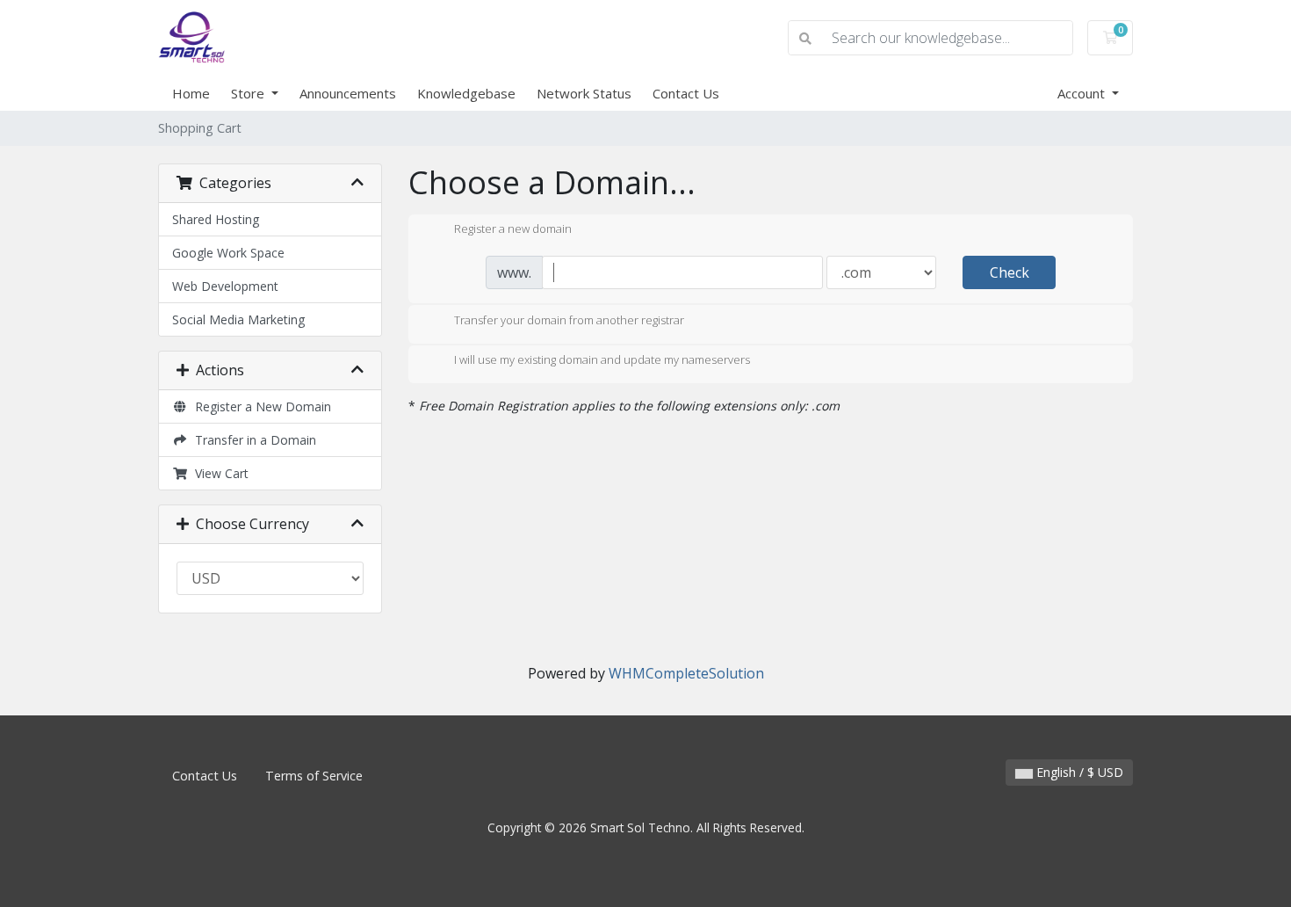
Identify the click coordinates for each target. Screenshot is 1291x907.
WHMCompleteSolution (686, 673)
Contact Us (686, 93)
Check (1009, 272)
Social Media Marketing (238, 319)
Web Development (225, 286)
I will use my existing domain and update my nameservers (602, 360)
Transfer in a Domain (252, 440)
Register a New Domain (259, 406)
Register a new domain (513, 229)
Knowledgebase (466, 93)
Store (249, 93)
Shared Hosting (215, 219)
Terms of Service (314, 775)
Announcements (347, 93)
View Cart (218, 473)
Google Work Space (228, 252)
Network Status (584, 93)
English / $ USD (1078, 772)
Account (1082, 93)
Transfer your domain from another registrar (569, 320)
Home (191, 93)
